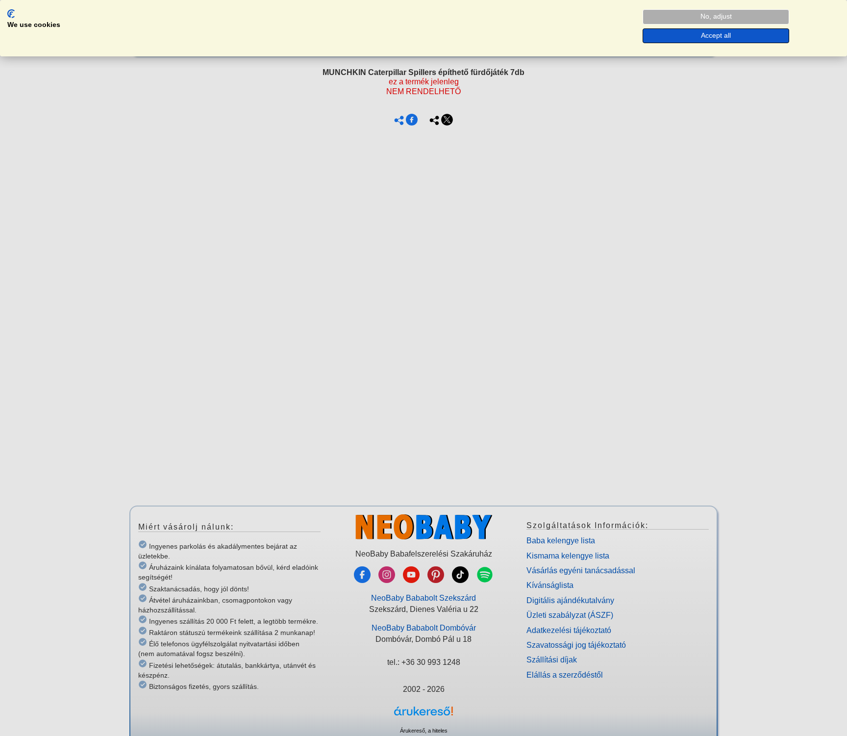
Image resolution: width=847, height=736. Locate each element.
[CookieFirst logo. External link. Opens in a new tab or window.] (11, 13)
